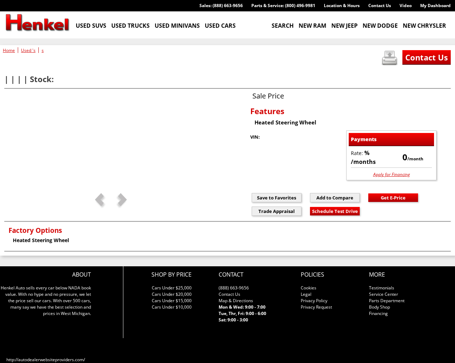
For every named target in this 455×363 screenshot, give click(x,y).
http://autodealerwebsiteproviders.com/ (45, 360)
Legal (306, 294)
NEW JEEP (344, 26)
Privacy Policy (314, 301)
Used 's (28, 50)
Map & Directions (236, 301)
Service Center (383, 294)
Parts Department (387, 301)
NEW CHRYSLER (424, 26)
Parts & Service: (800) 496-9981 (283, 5)
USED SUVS (91, 26)
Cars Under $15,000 (172, 301)
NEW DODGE (380, 26)
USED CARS (220, 26)
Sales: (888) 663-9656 (221, 5)
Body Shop (379, 307)
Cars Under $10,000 (172, 307)
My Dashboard (435, 5)
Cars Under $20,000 (172, 294)
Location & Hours (342, 5)
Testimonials (381, 288)
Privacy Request (316, 307)
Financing (378, 313)
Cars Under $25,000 (172, 288)
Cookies (308, 288)
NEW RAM (312, 26)
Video (406, 5)
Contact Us (379, 5)
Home (9, 50)
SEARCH (283, 26)
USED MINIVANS (177, 26)
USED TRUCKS (130, 26)
